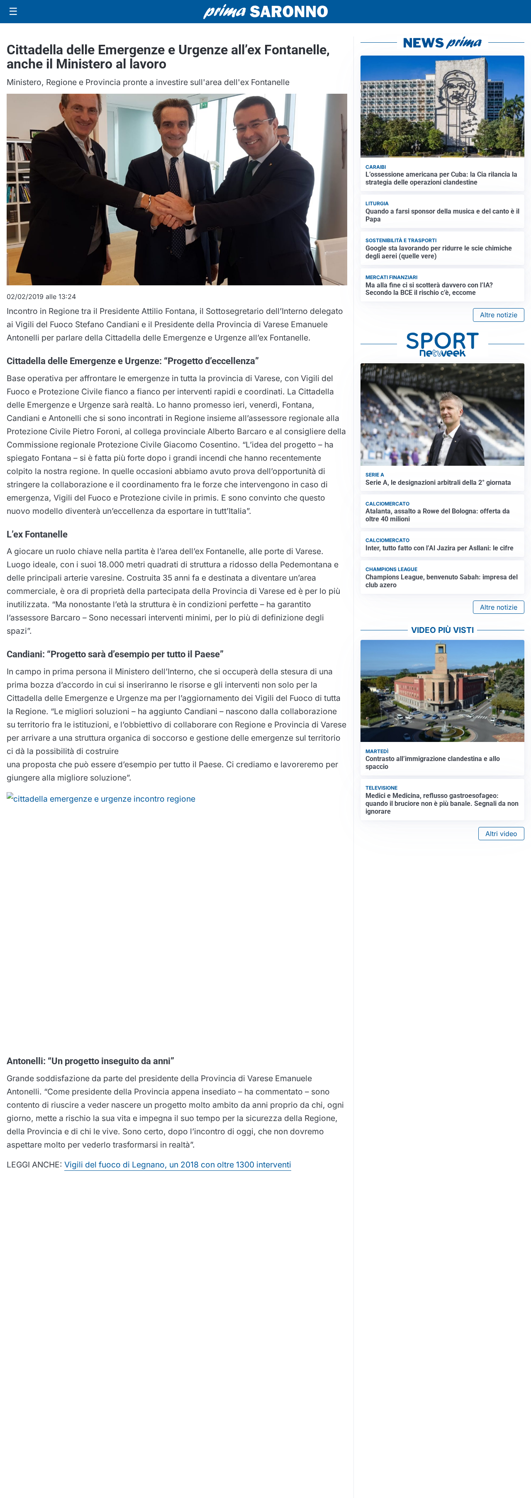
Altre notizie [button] (498, 315)
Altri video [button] (501, 833)
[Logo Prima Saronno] (265, 11)
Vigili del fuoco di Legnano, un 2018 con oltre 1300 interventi (177, 1165)
